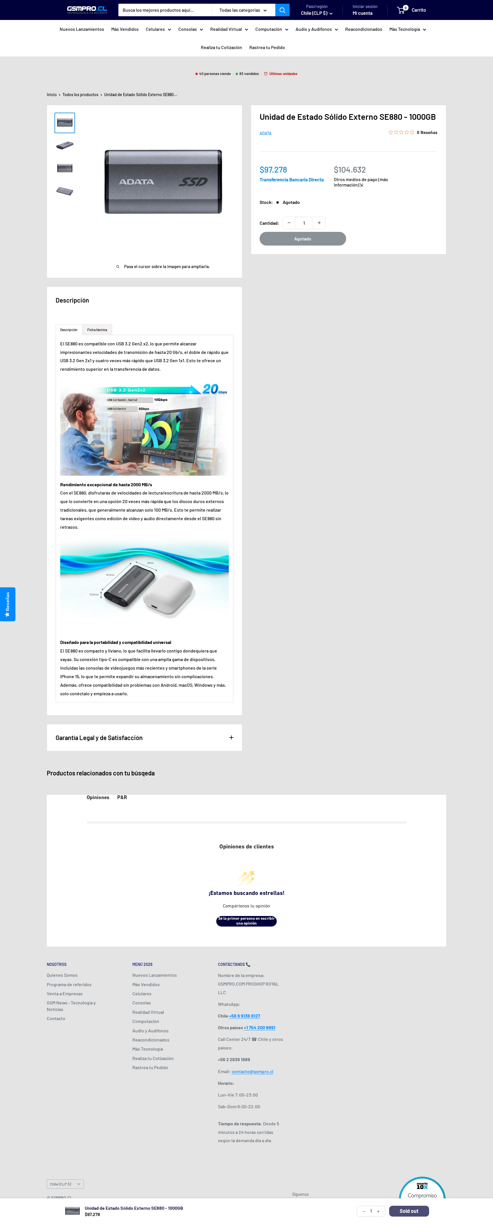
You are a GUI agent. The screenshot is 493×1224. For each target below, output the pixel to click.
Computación (268, 29)
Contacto (56, 1018)
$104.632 (350, 169)
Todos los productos (80, 94)
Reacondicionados (363, 29)
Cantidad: (269, 222)
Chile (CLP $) (60, 1184)
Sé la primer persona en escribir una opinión (246, 921)
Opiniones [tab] (98, 798)
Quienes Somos (62, 975)
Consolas (187, 29)
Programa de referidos (69, 984)
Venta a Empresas (65, 993)
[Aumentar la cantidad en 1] (319, 223)
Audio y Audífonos (314, 29)
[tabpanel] (144, 518)
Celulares (155, 29)
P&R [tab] (122, 798)
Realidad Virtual (226, 29)
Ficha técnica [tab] (97, 330)
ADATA (266, 133)
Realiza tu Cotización (221, 47)
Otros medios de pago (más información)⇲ (361, 181)
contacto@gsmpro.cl (252, 1071)
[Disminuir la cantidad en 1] (289, 223)
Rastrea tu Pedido (267, 47)
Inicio (52, 94)
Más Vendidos (125, 29)
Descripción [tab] (69, 330)
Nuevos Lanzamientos (82, 29)
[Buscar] (282, 10)
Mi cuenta (363, 13)
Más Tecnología (404, 29)
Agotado (302, 238)
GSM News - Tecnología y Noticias (71, 1006)
